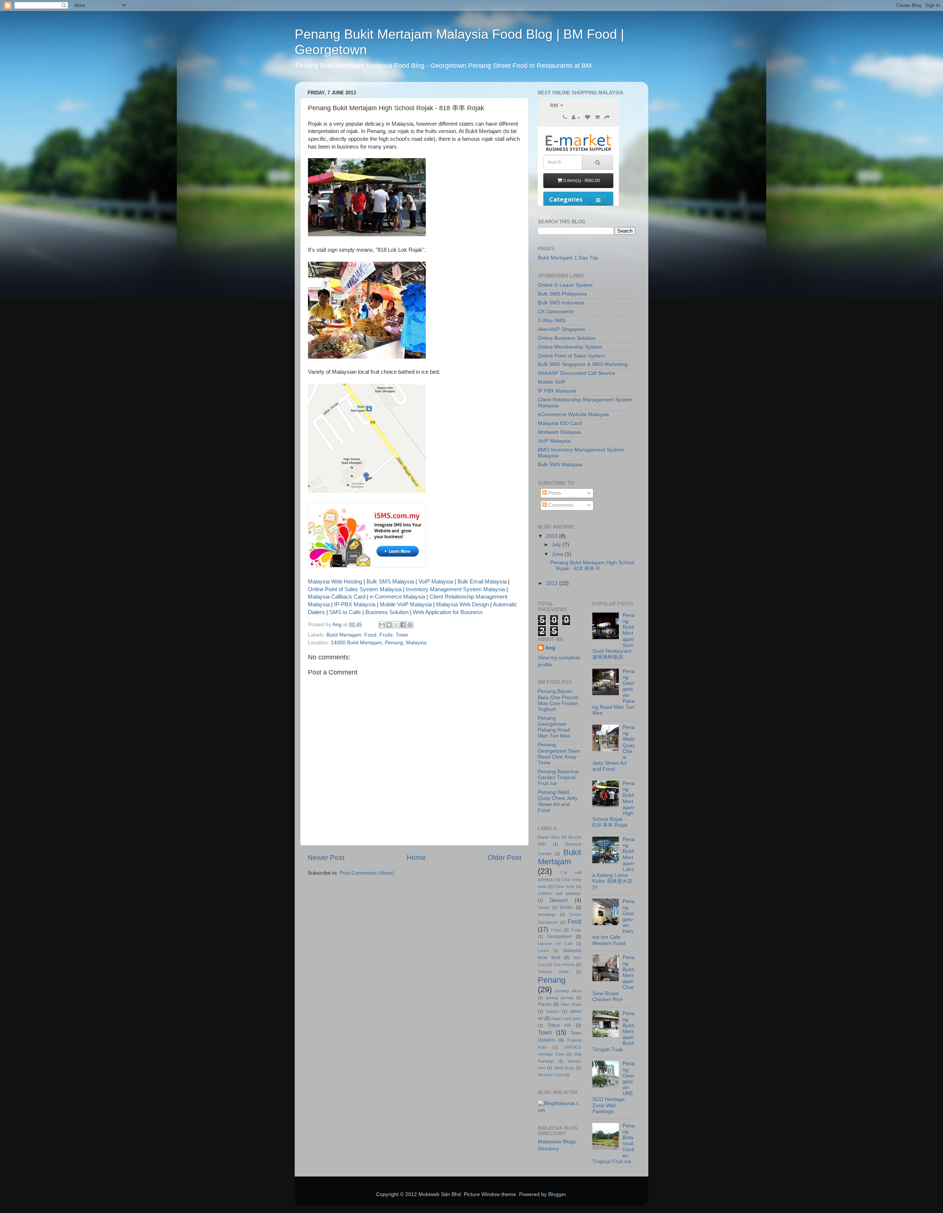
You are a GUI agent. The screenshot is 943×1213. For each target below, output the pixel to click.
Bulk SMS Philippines (562, 294)
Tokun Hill (559, 1025)
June (558, 554)
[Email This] (382, 624)
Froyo (556, 930)
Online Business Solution (567, 338)
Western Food (550, 1075)
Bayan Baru (549, 837)
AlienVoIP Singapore (561, 329)
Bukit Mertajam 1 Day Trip (568, 258)
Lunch (543, 950)
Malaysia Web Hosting (335, 582)
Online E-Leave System (565, 285)
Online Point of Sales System (571, 356)
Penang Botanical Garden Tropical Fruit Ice (558, 777)
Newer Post (326, 857)
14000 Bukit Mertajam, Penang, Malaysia (379, 642)
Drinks (566, 907)
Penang (551, 979)
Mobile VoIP (551, 382)
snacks (552, 1011)
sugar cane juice (566, 1018)
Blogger (557, 1194)
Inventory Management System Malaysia (455, 589)
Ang (550, 648)
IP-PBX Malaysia (354, 604)
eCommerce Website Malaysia (573, 414)
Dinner (544, 907)
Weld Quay (564, 1068)
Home (416, 857)
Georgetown (559, 936)
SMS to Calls (345, 612)
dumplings (547, 914)
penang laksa (568, 991)
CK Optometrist (556, 311)
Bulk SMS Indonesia (561, 303)
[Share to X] (396, 624)
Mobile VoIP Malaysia (406, 604)
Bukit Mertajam (343, 635)
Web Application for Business (448, 612)
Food (370, 635)
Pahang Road (553, 971)
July (557, 544)
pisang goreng (559, 998)
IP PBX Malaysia (557, 391)
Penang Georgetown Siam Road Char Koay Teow (559, 754)
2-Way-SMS (551, 320)
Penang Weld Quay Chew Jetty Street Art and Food (558, 801)
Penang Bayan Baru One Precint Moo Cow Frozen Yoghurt (558, 700)
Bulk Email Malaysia (482, 582)
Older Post (504, 857)
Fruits (386, 635)
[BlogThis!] (389, 624)
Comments (560, 505)
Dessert (559, 900)
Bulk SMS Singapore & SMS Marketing (583, 364)
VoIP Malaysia (435, 582)
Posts (554, 493)
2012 (552, 583)
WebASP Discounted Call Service (576, 373)
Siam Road (571, 1004)
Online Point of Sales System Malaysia (355, 589)
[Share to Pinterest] (410, 624)
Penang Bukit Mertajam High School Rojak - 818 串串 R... (592, 565)
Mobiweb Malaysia (559, 432)
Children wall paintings (559, 893)
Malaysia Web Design (462, 604)
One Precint (564, 964)
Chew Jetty (564, 886)
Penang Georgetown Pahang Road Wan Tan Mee (554, 727)
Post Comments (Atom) (367, 873)
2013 (552, 536)
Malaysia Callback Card (336, 597)
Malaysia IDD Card (560, 423)
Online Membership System (570, 347)
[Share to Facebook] (403, 624)
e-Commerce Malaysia (397, 597)
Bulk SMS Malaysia (390, 582)
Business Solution (387, 612)
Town (402, 635)
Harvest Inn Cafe (555, 943)
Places (544, 1004)
